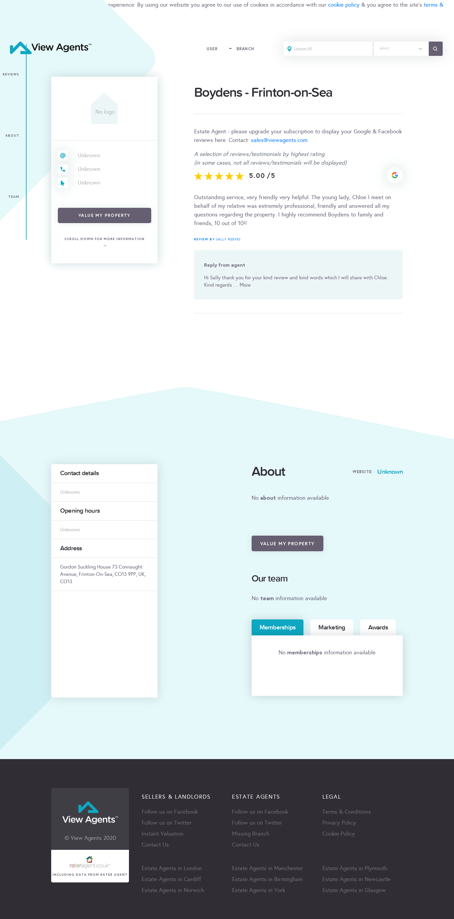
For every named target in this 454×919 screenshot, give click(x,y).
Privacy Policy (339, 822)
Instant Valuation (162, 833)
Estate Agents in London (172, 868)
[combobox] (401, 49)
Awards (378, 627)
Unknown (89, 155)
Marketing (331, 627)
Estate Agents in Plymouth (354, 868)
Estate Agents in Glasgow (354, 890)
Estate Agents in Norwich (173, 890)
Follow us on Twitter (167, 822)
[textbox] (401, 47)
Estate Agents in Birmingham (267, 879)
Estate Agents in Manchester (267, 868)
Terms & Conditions (346, 811)
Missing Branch (250, 833)
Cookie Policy (338, 833)
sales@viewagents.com (279, 140)
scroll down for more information (104, 239)
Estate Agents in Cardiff (171, 879)
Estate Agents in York (258, 890)
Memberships (278, 627)
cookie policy (344, 4)
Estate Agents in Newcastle (356, 879)
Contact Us (155, 844)
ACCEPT (13, 28)
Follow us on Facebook (170, 811)
